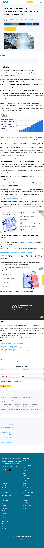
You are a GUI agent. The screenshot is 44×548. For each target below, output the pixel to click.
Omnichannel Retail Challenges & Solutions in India (11, 346)
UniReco (24, 508)
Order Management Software (30, 242)
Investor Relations (26, 462)
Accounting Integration (27, 503)
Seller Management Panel (27, 493)
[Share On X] (22, 24)
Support (24, 476)
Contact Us (25, 463)
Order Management (26, 485)
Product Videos (5, 500)
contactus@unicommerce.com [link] (7, 518)
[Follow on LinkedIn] (3, 470)
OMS (21, 361)
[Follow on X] (10, 470)
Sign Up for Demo (5, 502)
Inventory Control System (27, 497)
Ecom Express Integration (7, 495)
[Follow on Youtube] (8, 470)
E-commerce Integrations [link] (6, 439)
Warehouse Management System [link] (7, 424)
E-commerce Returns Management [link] (8, 437)
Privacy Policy (25, 480)
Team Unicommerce (10, 16)
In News (3, 498)
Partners (24, 473)
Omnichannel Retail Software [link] (7, 434)
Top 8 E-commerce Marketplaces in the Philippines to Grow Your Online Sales (16, 397)
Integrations (4, 487)
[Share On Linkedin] (7, 24)
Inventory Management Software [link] (7, 427)
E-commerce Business (5, 361)
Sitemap (3, 510)
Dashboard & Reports (27, 495)
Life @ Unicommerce (27, 465)
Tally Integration (5, 492)
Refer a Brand (4, 485)
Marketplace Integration (27, 505)
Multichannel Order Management (26, 19)
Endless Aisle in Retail (6, 497)
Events (24, 470)
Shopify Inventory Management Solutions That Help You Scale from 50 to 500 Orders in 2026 (19, 404)
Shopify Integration (5, 493)
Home (1, 53)
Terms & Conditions (26, 478)
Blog (4, 53)
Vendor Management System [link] (7, 429)
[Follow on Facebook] (5, 470)
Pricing (3, 503)
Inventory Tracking (15, 361)
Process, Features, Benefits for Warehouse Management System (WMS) (15, 344)
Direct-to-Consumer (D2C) (28, 492)
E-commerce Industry (14, 19)
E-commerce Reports (27, 468)
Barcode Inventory (26, 498)
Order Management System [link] (6, 432)
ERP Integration (26, 502)
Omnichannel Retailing (27, 490)
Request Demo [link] (5, 517)
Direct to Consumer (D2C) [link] (6, 442)
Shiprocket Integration (6, 490)
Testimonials (4, 508)
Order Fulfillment (26, 500)
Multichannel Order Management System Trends (11, 349)
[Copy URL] (36, 24)
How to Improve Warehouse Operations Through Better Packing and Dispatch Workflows (19, 406)
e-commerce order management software (22, 137)
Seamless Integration (27, 361)
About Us (24, 460)
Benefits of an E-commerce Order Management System (12, 347)
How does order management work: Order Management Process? (14, 343)
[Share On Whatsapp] (14, 24)
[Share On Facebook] (28, 24)
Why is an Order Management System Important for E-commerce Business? (16, 350)
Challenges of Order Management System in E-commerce (12, 341)
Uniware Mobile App (5, 505)
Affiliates (24, 475)
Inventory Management (27, 487)
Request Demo (30, 2)
